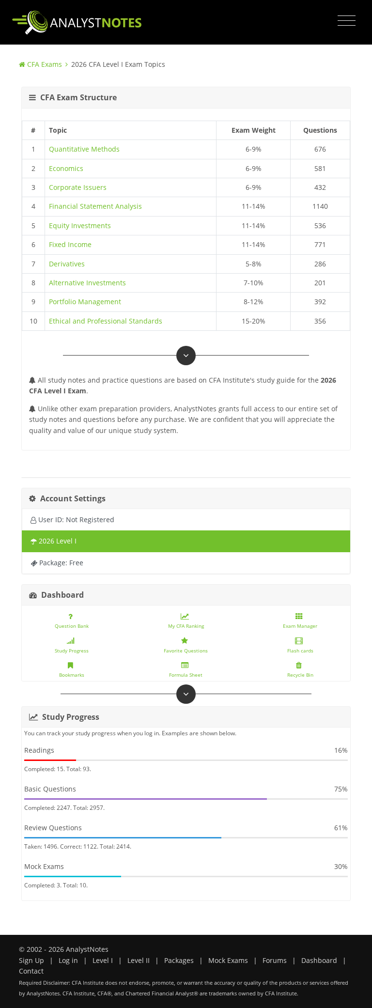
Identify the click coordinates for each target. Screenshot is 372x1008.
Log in (68, 960)
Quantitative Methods (84, 149)
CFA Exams (44, 64)
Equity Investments (80, 225)
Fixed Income (70, 244)
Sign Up (31, 960)
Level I (103, 960)
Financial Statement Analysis (95, 206)
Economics (66, 168)
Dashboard (319, 960)
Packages (179, 960)
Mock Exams (228, 960)
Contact (31, 971)
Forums (275, 960)
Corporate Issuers (78, 187)
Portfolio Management (85, 301)
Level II (138, 960)
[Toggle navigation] (346, 20)
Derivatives (67, 263)
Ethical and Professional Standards (105, 321)
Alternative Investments (87, 282)
